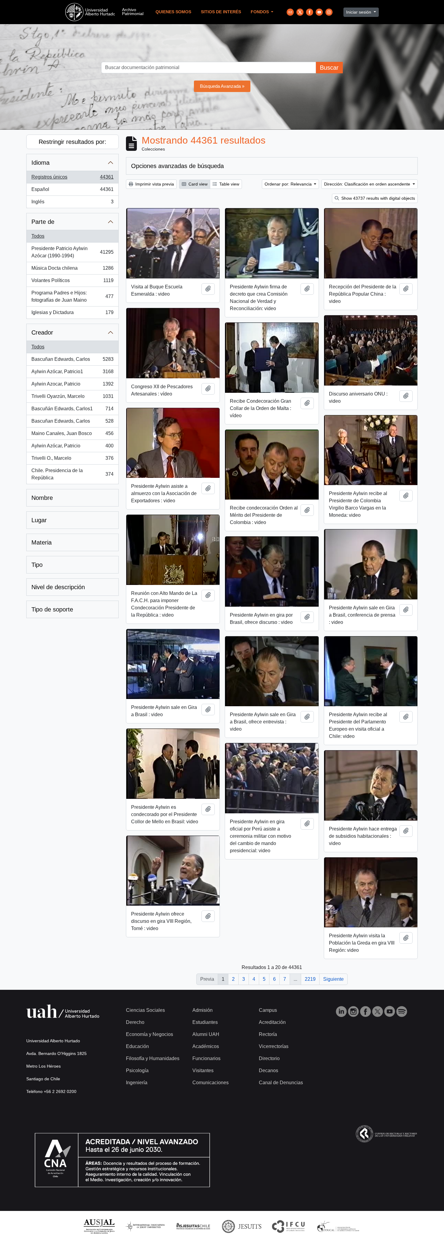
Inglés (72, 203)
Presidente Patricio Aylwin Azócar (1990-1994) (72, 252)
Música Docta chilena (72, 269)
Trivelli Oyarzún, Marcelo (72, 398)
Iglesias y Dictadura (72, 314)
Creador (42, 332)
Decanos (268, 1070)
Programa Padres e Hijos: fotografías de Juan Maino (72, 296)
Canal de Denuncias (281, 1082)
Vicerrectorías (273, 1046)
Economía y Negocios (149, 1034)
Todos (37, 236)
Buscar (329, 67)
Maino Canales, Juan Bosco (72, 435)
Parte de (42, 221)
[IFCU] (288, 1226)
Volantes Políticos (72, 282)
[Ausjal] (99, 1226)
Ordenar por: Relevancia (289, 184)
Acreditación (272, 1022)
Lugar (39, 520)
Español (72, 191)
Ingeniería (136, 1082)
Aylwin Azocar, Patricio (72, 385)
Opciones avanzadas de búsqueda (177, 166)
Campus (268, 1010)
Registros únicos (72, 178)
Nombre (42, 497)
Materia (41, 542)
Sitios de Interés (221, 12)
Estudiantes (205, 1022)
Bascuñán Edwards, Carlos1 (72, 410)
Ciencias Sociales (145, 1010)
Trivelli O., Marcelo (72, 460)
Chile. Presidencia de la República (72, 474)
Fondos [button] (260, 12)
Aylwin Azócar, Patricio (72, 447)
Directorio (269, 1058)
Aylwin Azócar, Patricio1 (72, 373)
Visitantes (203, 1070)
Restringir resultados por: (72, 141)
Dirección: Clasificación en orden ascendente (367, 184)
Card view (197, 184)
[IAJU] (145, 1226)
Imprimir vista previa (154, 184)
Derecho (135, 1022)
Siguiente (333, 979)
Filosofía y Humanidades (152, 1058)
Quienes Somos (173, 12)
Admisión (202, 1010)
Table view (228, 184)
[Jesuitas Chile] (193, 1226)
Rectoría (268, 1034)
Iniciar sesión (359, 12)
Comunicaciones (210, 1082)
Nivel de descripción (58, 587)
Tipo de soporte (52, 609)
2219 (310, 979)
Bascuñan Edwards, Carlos (72, 361)
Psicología (137, 1070)
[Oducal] (339, 1226)
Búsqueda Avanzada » (222, 86)
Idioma (40, 162)
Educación (137, 1046)
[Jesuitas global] (241, 1226)
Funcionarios (206, 1058)
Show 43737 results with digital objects (377, 198)
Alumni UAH (205, 1034)
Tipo (37, 564)
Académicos (205, 1046)
